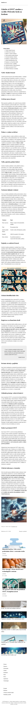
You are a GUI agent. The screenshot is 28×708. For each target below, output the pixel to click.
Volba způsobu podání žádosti (11, 55)
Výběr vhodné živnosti (10, 50)
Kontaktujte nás (14, 526)
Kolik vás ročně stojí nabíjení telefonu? (11, 608)
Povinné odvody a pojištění (11, 63)
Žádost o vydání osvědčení (10, 53)
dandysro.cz (4, 2)
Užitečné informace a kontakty (11, 68)
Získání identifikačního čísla (11, 60)
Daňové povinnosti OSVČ (10, 67)
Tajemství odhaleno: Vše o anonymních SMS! (12, 619)
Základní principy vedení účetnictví (12, 65)
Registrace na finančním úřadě (11, 62)
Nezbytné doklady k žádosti (11, 57)
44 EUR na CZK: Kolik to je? (8, 655)
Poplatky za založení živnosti (11, 58)
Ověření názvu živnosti (10, 51)
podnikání (25, 531)
